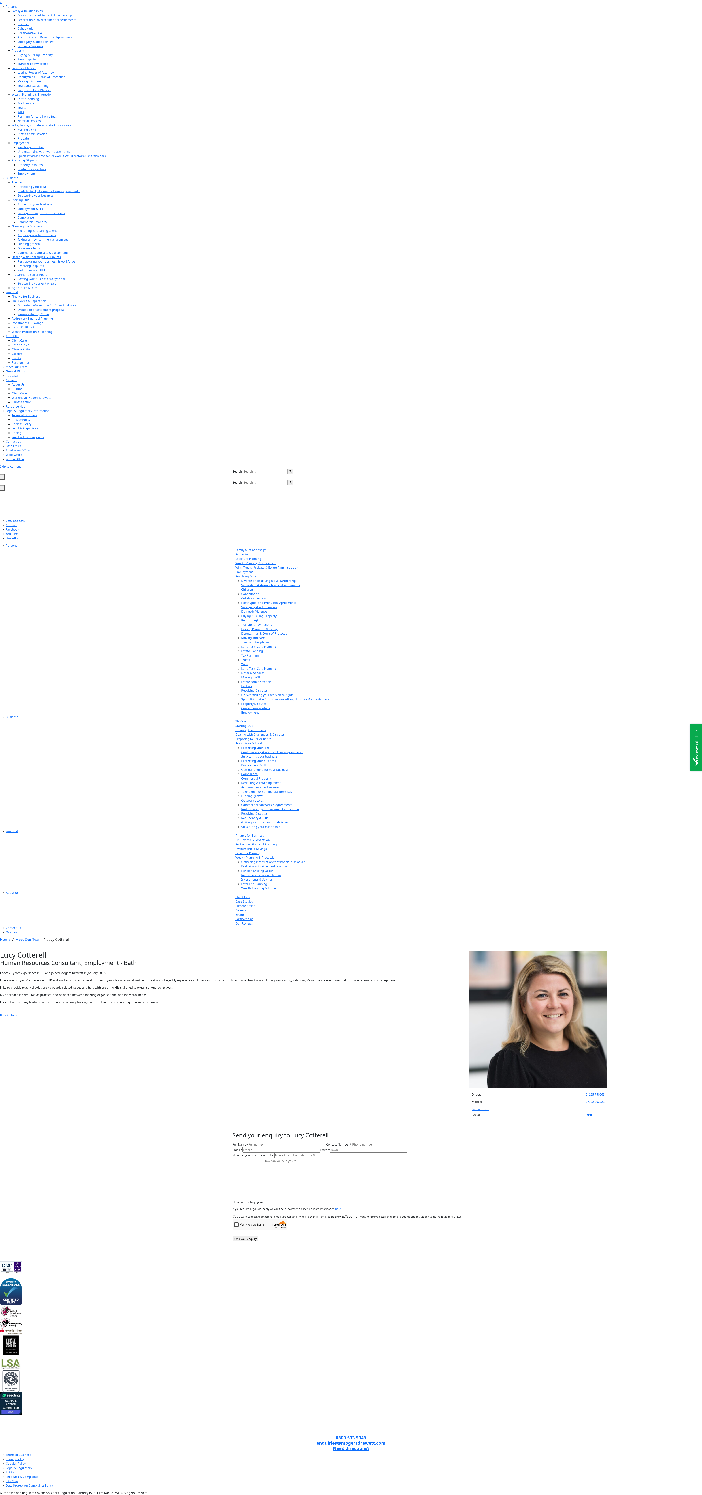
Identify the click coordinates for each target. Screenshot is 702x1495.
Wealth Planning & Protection (32, 94)
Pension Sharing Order (33, 314)
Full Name (240, 1144)
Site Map (12, 1481)
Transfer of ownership (33, 64)
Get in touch (480, 1109)
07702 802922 (595, 1102)
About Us (12, 336)
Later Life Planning (24, 68)
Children (23, 24)
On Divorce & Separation (29, 301)
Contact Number (339, 1144)
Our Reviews (244, 923)
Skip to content (10, 466)
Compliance (26, 217)
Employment (20, 143)
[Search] (290, 471)
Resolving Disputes (25, 160)
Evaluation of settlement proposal (41, 310)
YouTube (12, 534)
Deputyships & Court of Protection (41, 77)
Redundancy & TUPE (32, 270)
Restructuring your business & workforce (46, 261)
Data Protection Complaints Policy (29, 1485)
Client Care (19, 341)
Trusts (22, 108)
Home (5, 939)
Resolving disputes (31, 147)
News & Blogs (15, 371)
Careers (17, 354)
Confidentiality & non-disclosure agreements (49, 191)
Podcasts (12, 376)
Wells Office (14, 455)
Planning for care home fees (37, 116)
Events (16, 358)
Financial (12, 292)
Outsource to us (29, 248)
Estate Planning (28, 99)
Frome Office (15, 459)
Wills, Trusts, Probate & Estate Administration (43, 125)
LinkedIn (12, 538)
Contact (11, 525)
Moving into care (29, 81)
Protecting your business (35, 204)
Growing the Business (27, 226)
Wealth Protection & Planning (32, 332)
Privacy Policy (21, 420)
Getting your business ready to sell (42, 279)
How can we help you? (248, 1202)
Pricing (16, 433)
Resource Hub (15, 406)
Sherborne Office (18, 450)
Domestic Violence (30, 46)
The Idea (18, 182)
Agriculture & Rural (25, 288)
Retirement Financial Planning (32, 319)
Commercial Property (32, 222)
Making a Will (27, 130)
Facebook (12, 529)
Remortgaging (28, 59)
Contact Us (13, 442)
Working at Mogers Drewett (31, 398)
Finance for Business (26, 297)
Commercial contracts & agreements (43, 253)
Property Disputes (30, 165)
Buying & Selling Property (35, 55)
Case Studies (20, 345)
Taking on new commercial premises (43, 239)
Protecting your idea (32, 187)
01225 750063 (595, 1094)
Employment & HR (30, 209)
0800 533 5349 (15, 521)
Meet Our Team (16, 367)
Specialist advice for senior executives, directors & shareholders (62, 156)
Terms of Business (24, 415)
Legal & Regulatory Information (28, 411)
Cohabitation (26, 29)
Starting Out (20, 200)
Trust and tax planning (33, 86)
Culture (17, 389)
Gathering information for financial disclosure (49, 305)
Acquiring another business (37, 235)
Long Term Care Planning (35, 90)
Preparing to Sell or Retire (30, 275)
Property (18, 51)
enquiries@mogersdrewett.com (351, 1443)
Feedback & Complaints (28, 437)
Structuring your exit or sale (37, 283)
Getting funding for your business (41, 213)
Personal (12, 7)
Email (237, 1150)
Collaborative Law (30, 33)
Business (12, 178)
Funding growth (29, 244)
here (338, 1209)
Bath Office (13, 446)
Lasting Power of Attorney (36, 72)
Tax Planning (26, 103)
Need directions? (351, 1448)
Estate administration (32, 134)
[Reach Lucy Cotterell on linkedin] (591, 1115)
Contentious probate (32, 169)
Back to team (9, 1015)
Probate (23, 138)
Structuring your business (36, 196)
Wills (21, 112)
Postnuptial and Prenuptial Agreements (45, 37)
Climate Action (22, 349)
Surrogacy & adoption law (36, 42)
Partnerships (21, 362)
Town (325, 1150)
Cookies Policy (21, 424)
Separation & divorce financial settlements (47, 20)
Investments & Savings (27, 323)
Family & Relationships (27, 11)
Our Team (13, 932)
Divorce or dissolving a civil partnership (45, 15)
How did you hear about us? (253, 1155)
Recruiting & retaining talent (37, 231)
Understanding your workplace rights (44, 152)
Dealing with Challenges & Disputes (36, 257)
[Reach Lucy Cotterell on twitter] (588, 1115)
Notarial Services (29, 121)
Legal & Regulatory (25, 428)
